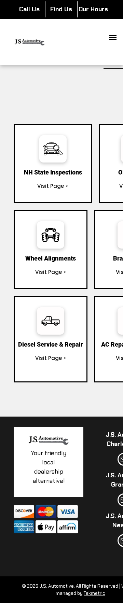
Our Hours (93, 9)
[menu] (113, 37)
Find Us (61, 9)
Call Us (29, 9)
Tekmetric (94, 593)
